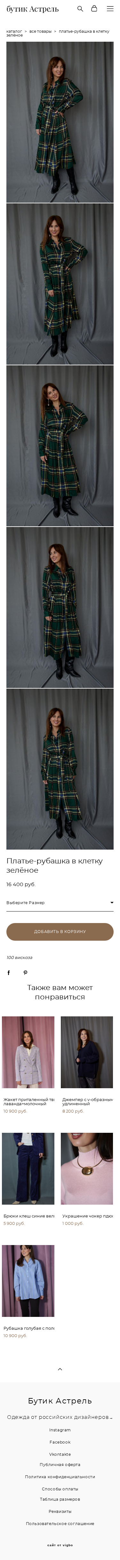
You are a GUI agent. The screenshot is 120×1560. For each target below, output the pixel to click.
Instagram (60, 1430)
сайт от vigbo (60, 1545)
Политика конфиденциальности (60, 1477)
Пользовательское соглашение (60, 1524)
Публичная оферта (60, 1465)
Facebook (60, 1442)
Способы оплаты (60, 1489)
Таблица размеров (60, 1499)
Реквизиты (60, 1511)
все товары (40, 31)
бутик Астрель (32, 9)
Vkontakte (60, 1454)
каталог (14, 31)
